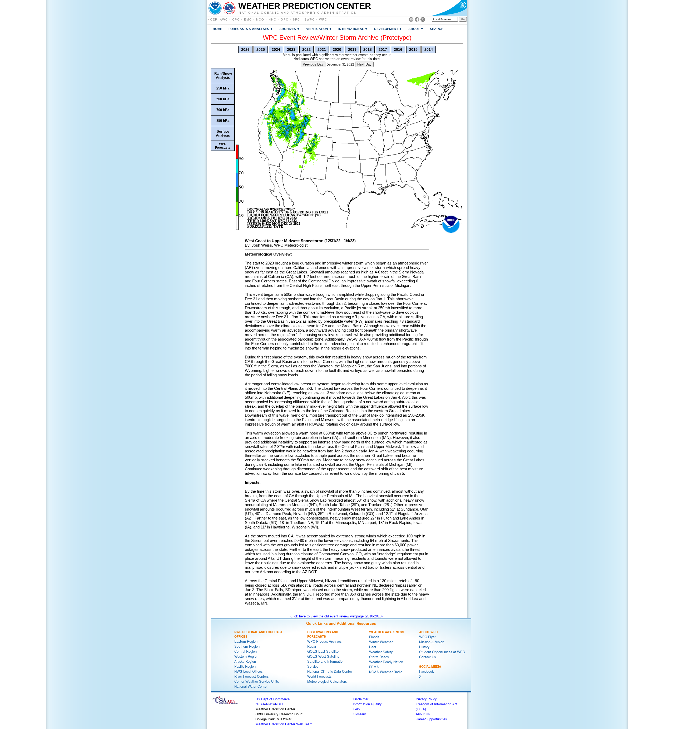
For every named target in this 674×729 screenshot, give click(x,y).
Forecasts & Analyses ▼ (251, 29)
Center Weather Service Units (256, 681)
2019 (352, 49)
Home (217, 29)
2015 (413, 49)
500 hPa (222, 99)
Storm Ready (379, 656)
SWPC (309, 19)
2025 (260, 49)
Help (356, 708)
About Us (423, 713)
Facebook (426, 671)
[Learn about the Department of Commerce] (449, 8)
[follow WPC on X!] (422, 20)
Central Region (245, 651)
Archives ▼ (289, 29)
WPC (323, 19)
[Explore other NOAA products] (215, 8)
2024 (276, 49)
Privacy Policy (426, 698)
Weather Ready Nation (386, 661)
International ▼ (353, 29)
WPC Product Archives (324, 641)
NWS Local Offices (248, 671)
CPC (236, 19)
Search (437, 29)
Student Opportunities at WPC (442, 651)
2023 (291, 49)
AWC (224, 19)
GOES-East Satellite (323, 651)
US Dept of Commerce (272, 698)
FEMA (374, 666)
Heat (372, 646)
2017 (383, 49)
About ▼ (416, 29)
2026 (245, 49)
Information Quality (367, 703)
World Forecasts (319, 676)
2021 (322, 49)
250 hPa (222, 88)
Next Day (364, 64)
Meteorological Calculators (327, 681)
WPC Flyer (427, 636)
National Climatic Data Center (329, 671)
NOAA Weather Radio (385, 671)
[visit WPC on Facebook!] (417, 20)
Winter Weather (381, 641)
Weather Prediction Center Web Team (284, 723)
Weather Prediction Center (304, 6)
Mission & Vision (431, 641)
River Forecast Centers (251, 676)
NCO (260, 19)
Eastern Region (245, 641)
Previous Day (313, 64)
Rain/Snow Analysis (223, 75)
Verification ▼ (319, 29)
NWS (270, 703)
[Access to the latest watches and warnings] (229, 8)
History (424, 646)
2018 (367, 49)
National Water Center (250, 686)
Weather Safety (381, 651)
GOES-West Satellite (323, 656)
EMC (248, 19)
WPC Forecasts (222, 145)
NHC (272, 19)
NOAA (260, 703)
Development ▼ (388, 29)
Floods (374, 636)
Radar (311, 646)
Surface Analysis (223, 133)
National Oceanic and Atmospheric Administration (298, 12)
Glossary (359, 713)
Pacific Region (245, 666)
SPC (296, 19)
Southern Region (247, 646)
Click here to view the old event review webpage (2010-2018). (337, 616)
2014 (428, 49)
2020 (337, 49)
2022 (306, 49)
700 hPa (222, 110)
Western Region (246, 656)
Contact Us (427, 656)
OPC (285, 19)
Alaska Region (245, 661)
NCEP (212, 19)
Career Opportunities (431, 718)
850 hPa (222, 121)
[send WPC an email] (411, 20)
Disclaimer (360, 698)
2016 (398, 49)
